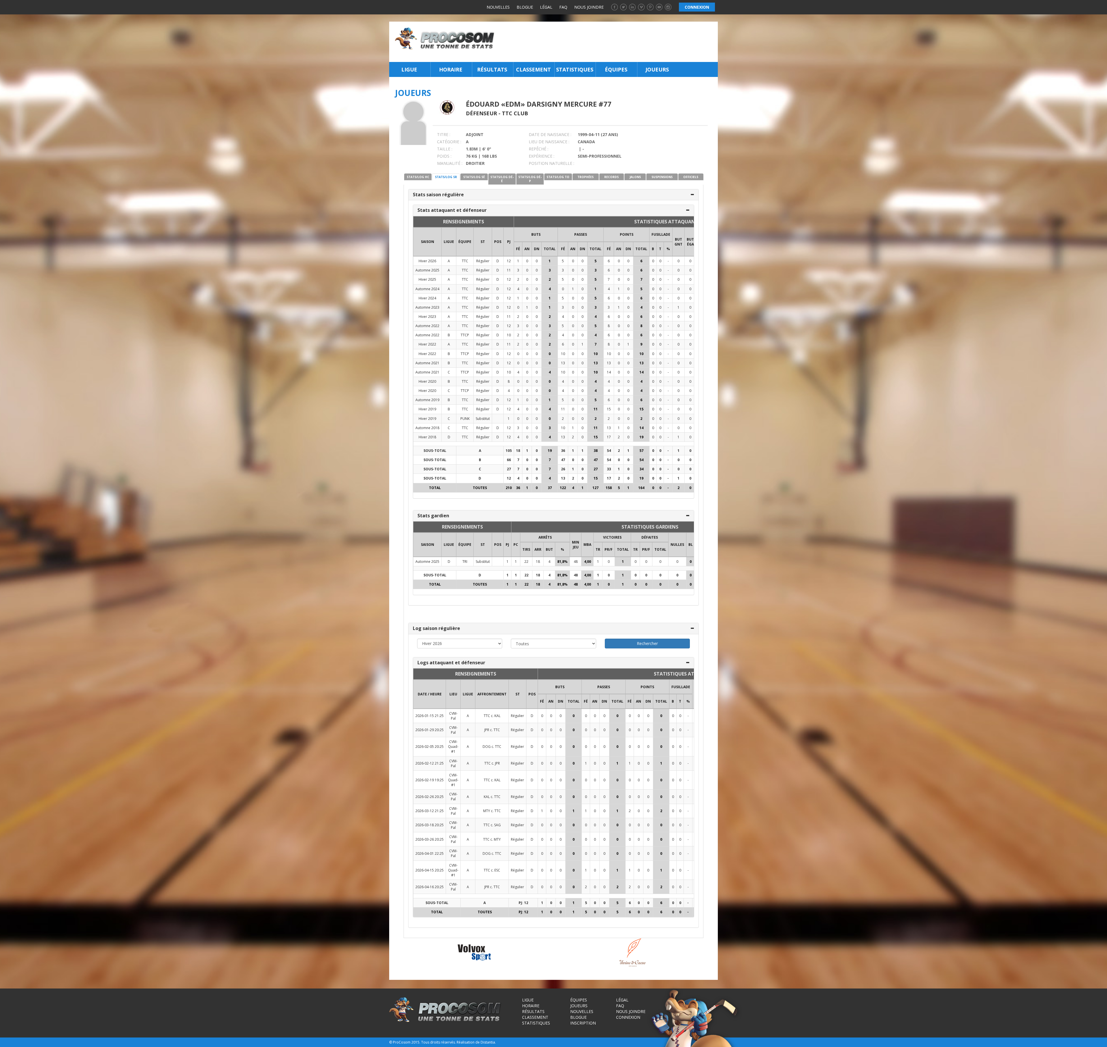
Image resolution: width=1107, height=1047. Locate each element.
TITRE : (443, 134)
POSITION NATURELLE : (551, 163)
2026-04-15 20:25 (429, 870)
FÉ (518, 248)
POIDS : (444, 156)
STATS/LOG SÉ (474, 177)
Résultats (492, 69)
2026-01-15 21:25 (429, 715)
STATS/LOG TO (558, 177)
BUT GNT (678, 242)
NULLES (677, 544)
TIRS (526, 549)
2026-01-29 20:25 (429, 729)
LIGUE (449, 241)
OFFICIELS (690, 177)
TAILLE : (444, 149)
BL (690, 544)
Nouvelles (498, 7)
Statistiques (574, 69)
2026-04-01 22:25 (429, 853)
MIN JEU (575, 545)
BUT (549, 549)
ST (483, 241)
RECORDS (611, 177)
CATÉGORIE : (449, 141)
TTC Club (515, 113)
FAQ (563, 7)
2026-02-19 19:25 (429, 780)
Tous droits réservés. (438, 1042)
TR (598, 549)
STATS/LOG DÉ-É (502, 179)
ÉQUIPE (464, 241)
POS (497, 241)
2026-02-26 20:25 (429, 796)
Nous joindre (589, 7)
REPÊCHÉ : (538, 149)
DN (536, 248)
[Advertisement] (608, 41)
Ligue (409, 69)
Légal (546, 7)
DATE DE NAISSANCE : (550, 134)
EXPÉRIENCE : (541, 156)
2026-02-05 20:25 (429, 746)
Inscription (583, 1023)
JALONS (635, 177)
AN (527, 248)
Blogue (525, 7)
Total (550, 248)
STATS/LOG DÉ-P (530, 179)
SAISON (427, 241)
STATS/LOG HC (418, 177)
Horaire (450, 69)
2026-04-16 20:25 (429, 886)
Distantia (488, 1042)
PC (515, 544)
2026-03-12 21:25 (429, 810)
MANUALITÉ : (449, 163)
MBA (587, 544)
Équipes (616, 69)
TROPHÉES (585, 177)
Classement (533, 69)
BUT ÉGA (690, 242)
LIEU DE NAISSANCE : (549, 141)
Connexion (628, 1017)
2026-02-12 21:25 (429, 763)
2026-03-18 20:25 (429, 824)
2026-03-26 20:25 (429, 839)
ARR (537, 549)
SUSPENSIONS (662, 177)
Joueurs (657, 69)
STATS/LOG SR (446, 177)
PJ (509, 241)
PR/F (609, 549)
